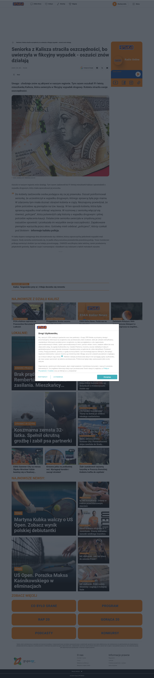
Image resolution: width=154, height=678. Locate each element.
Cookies (51, 371)
